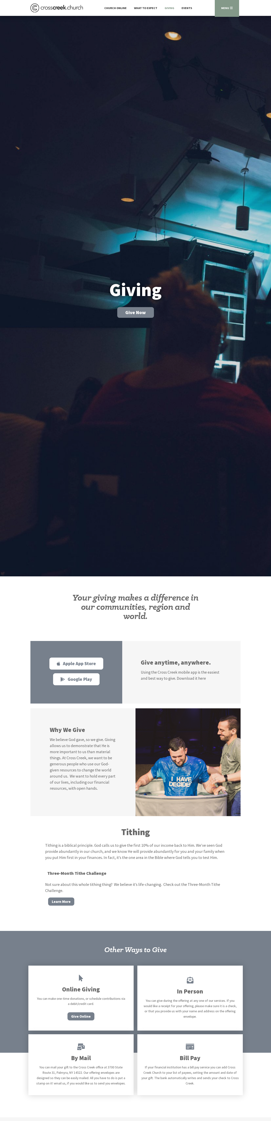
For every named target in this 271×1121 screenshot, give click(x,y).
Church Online (115, 8)
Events (187, 8)
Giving (169, 8)
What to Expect (145, 8)
